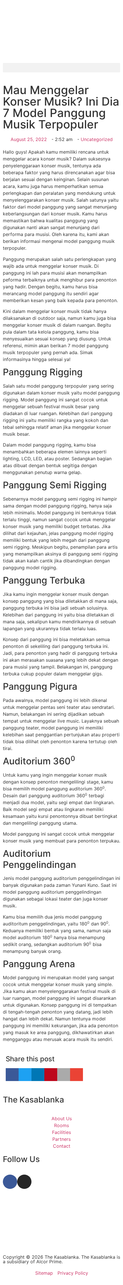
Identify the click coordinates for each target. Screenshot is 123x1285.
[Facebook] (10, 1182)
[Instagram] (24, 1182)
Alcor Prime (48, 1261)
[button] (61, 67)
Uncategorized (97, 139)
